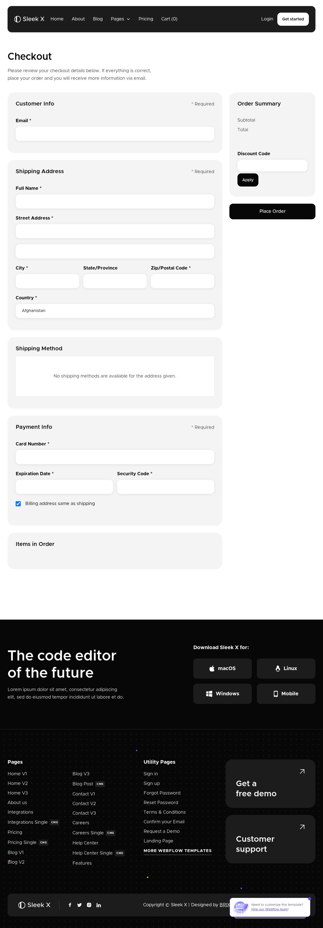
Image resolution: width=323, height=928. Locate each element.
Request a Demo (162, 831)
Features (82, 863)
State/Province (100, 268)
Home (57, 19)
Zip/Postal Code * (171, 268)
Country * (26, 298)
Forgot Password (162, 793)
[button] (120, 19)
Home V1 (17, 774)
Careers (80, 823)
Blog (98, 19)
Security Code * (134, 474)
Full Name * (29, 188)
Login (267, 19)
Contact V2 (84, 804)
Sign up (152, 783)
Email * (23, 121)
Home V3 (18, 793)
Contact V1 (83, 794)
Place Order (272, 211)
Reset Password (161, 803)
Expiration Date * (35, 474)
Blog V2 (16, 862)
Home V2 (18, 783)
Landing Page (158, 841)
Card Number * (32, 444)
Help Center (85, 843)
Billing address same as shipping (60, 503)
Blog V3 (80, 774)
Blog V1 (15, 853)
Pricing (146, 19)
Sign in (151, 774)
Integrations (20, 812)
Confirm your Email (164, 822)
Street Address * (34, 218)
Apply (248, 180)
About (78, 19)
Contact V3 (84, 813)
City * (22, 268)
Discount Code (253, 154)
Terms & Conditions (165, 812)
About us (17, 803)
